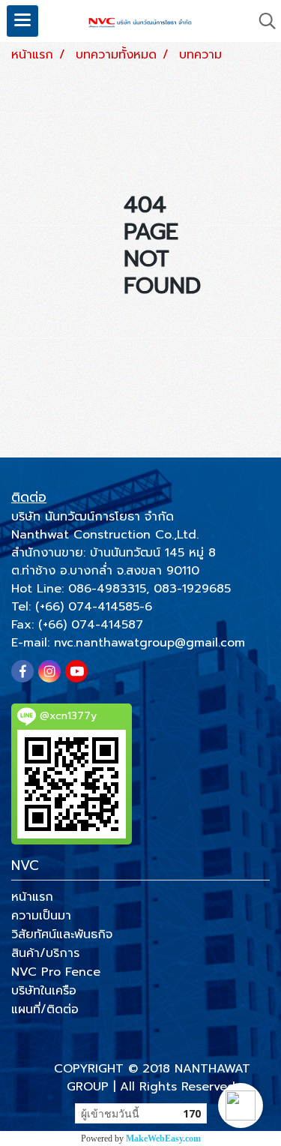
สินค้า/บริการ (45, 953)
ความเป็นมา (41, 916)
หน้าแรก (32, 897)
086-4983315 (107, 589)
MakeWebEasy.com (163, 1138)
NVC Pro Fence (55, 972)
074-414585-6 (110, 607)
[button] (241, 1105)
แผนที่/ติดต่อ (45, 1009)
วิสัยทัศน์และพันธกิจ (61, 935)
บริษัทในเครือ (43, 991)
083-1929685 (192, 589)
